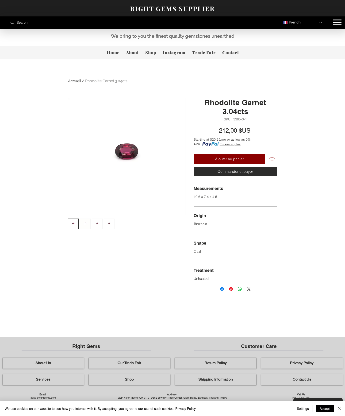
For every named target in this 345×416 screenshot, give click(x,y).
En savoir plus (230, 144)
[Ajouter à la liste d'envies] (272, 159)
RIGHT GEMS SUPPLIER (172, 8)
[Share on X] (249, 289)
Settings (303, 408)
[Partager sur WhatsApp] (240, 289)
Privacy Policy (185, 408)
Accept (325, 408)
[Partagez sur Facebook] (222, 289)
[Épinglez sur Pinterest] (231, 289)
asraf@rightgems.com (43, 397)
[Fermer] (339, 408)
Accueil (74, 81)
